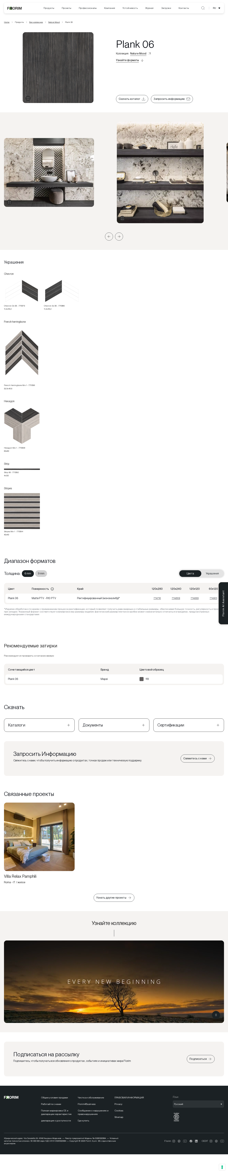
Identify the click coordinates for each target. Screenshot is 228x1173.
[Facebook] (191, 1141)
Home (7, 22)
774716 (157, 598)
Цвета (190, 573)
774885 (195, 598)
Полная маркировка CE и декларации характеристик (56, 1112)
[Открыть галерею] (28, 98)
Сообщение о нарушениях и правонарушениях (93, 1112)
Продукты (49, 8)
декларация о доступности (56, 1120)
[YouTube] (185, 1141)
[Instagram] (173, 1141)
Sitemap (119, 1117)
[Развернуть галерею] (9, 202)
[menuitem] (49, 8)
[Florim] (15, 8)
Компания (109, 8)
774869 (176, 598)
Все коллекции (36, 22)
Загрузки (166, 8)
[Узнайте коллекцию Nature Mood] (114, 981)
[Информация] (52, 589)
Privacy (118, 1104)
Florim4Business (86, 1104)
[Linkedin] (196, 1141)
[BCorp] (176, 1121)
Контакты (184, 8)
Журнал (149, 8)
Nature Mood (54, 22)
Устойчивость (130, 8)
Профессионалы (88, 8)
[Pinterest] (179, 1141)
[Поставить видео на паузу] (216, 1015)
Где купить (83, 1120)
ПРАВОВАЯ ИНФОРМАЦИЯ (129, 1097)
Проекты (66, 8)
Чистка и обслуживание (91, 1097)
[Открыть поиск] (203, 8)
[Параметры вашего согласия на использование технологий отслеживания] (222, 1167)
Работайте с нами (51, 1104)
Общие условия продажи (54, 1097)
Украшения (212, 573)
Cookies (119, 1110)
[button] (109, 237)
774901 (213, 598)
